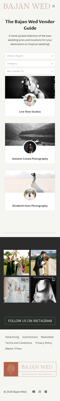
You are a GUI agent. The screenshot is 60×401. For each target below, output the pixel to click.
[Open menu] (53, 6)
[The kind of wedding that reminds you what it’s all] (43, 262)
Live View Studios (30, 111)
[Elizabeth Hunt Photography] (30, 181)
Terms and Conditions (18, 343)
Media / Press (13, 348)
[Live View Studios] (30, 87)
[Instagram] (39, 391)
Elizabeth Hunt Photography (30, 205)
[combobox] (30, 56)
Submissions (30, 337)
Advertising (12, 337)
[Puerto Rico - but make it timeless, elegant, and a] (16, 290)
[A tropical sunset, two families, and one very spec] (16, 262)
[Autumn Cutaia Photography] (30, 134)
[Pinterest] (45, 391)
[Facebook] (33, 391)
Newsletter (47, 337)
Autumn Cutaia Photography (30, 158)
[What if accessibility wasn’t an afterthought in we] (43, 290)
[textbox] (31, 56)
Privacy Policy (43, 343)
